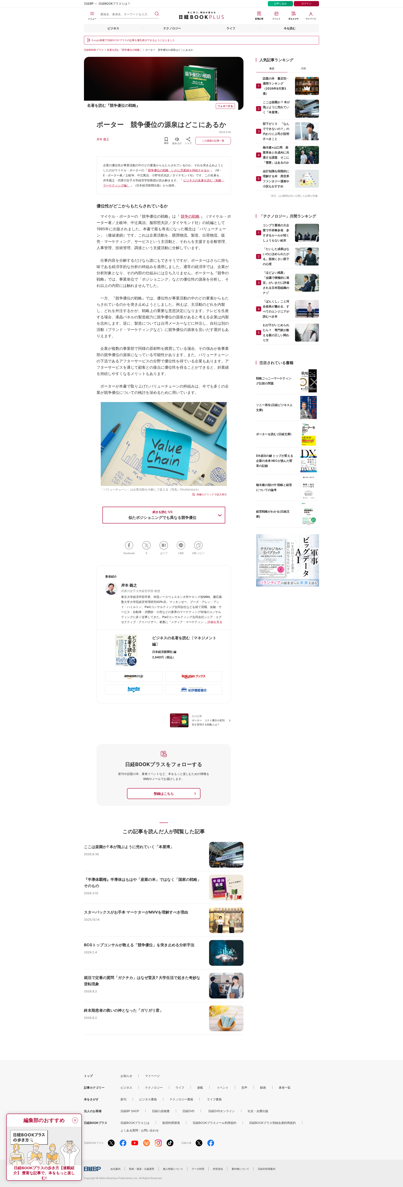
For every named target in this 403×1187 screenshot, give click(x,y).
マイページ (152, 1076)
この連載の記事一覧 (213, 140)
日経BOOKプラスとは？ (114, 3)
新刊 (123, 1099)
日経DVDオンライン (221, 1111)
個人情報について (173, 1168)
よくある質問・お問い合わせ (139, 1130)
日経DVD (188, 1111)
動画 (263, 1087)
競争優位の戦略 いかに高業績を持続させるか (179, 170)
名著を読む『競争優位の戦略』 (124, 49)
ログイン (306, 3)
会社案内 (115, 1168)
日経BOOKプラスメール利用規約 (214, 1123)
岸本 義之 (103, 139)
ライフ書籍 (214, 1099)
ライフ (230, 28)
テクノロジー (172, 28)
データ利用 (198, 1168)
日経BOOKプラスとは (134, 1123)
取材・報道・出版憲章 (141, 1168)
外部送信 (218, 1168)
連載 (200, 1087)
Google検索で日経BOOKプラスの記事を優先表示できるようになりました (133, 40)
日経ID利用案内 (266, 1168)
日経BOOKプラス (94, 49)
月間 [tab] (303, 68)
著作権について (240, 1168)
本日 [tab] (271, 68)
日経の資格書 (161, 1111)
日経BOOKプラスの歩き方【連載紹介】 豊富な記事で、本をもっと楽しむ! (44, 1173)
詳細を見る (215, 622)
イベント (223, 1087)
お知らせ (126, 1076)
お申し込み (280, 3)
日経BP (89, 3)
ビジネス (113, 28)
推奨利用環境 (171, 1123)
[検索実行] (157, 14)
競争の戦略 (190, 216)
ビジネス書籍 (148, 1099)
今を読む (290, 28)
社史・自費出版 (258, 1111)
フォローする (225, 106)
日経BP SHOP (129, 1111)
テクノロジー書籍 (181, 1099)
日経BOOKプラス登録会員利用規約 (272, 1123)
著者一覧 (284, 1087)
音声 (244, 1087)
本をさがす (91, 1099)
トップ (88, 1076)
